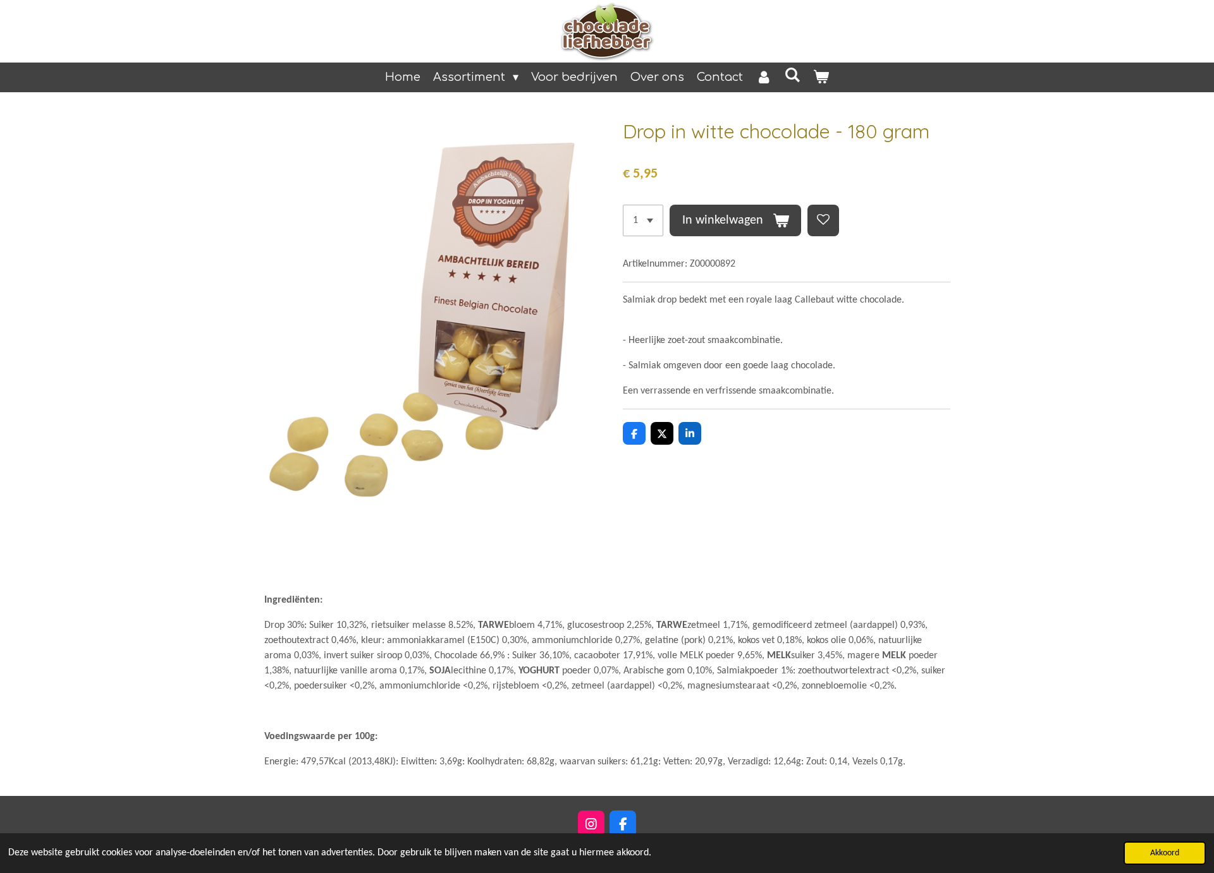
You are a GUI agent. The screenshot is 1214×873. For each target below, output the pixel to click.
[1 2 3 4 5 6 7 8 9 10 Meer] (643, 220)
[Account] (763, 77)
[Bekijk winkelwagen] (821, 77)
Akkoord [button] (1164, 853)
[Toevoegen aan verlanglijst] (823, 220)
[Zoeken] (792, 75)
